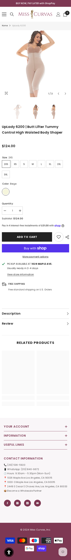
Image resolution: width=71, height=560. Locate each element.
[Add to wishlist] (58, 237)
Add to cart (27, 237)
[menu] (4, 14)
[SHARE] (66, 237)
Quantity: (7, 203)
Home (5, 25)
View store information (20, 274)
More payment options (35, 256)
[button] (58, 93)
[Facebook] (7, 503)
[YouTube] (37, 503)
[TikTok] (27, 503)
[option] (35, 3)
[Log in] (58, 14)
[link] (18, 398)
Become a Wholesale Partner (24, 490)
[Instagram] (17, 503)
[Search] (12, 14)
